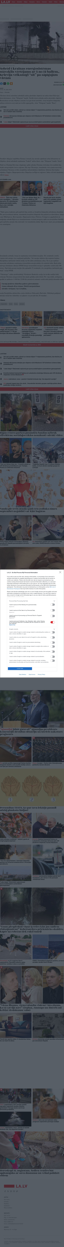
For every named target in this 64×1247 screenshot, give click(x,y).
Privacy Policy (41, 674)
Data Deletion (22, 674)
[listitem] (32, 601)
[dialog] (32, 623)
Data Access (32, 674)
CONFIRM (20, 668)
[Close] (60, 572)
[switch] (52, 604)
